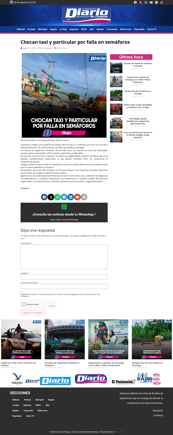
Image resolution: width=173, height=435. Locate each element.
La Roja (63, 29)
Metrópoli (42, 29)
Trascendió (112, 29)
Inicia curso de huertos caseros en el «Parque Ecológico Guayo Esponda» (137, 134)
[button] (44, 197)
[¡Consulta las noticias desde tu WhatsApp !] (64, 207)
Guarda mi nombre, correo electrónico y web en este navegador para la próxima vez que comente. (60, 295)
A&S (92, 29)
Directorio (158, 410)
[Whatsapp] (162, 2)
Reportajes (139, 29)
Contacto (158, 415)
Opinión (100, 29)
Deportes (74, 29)
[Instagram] (146, 2)
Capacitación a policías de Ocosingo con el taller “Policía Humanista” (137, 79)
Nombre (25, 273)
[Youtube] (151, 2)
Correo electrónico (30, 283)
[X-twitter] (141, 2)
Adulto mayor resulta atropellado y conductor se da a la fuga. (138, 106)
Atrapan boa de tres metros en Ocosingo (138, 92)
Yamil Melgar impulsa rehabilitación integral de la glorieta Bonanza (138, 121)
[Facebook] (135, 2)
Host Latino (119, 432)
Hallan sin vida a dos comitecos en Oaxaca (18, 364)
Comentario (27, 243)
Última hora (125, 29)
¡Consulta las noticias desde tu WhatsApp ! (64, 214)
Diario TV (151, 29)
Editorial (21, 29)
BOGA (84, 29)
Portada (31, 29)
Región (53, 29)
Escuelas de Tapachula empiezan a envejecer (138, 64)
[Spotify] (156, 2)
